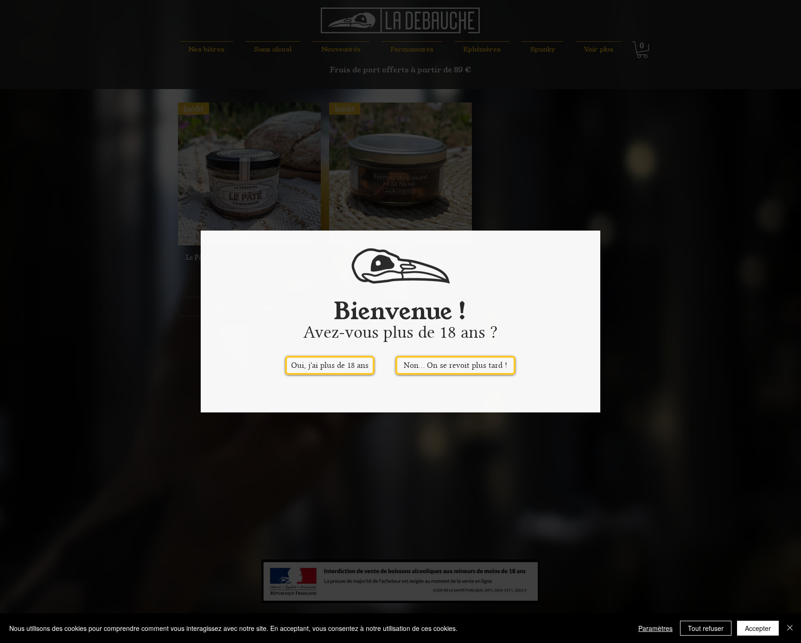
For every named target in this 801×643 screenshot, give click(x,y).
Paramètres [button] (655, 628)
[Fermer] (789, 628)
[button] (330, 365)
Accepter (758, 628)
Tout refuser (706, 628)
